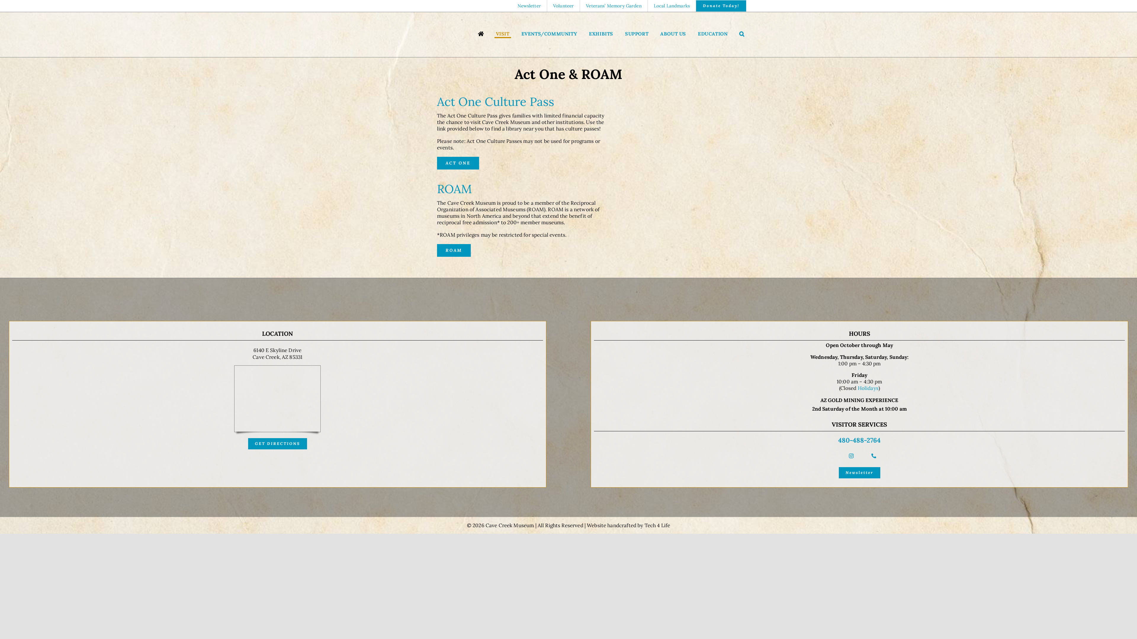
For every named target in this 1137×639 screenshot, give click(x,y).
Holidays (868, 388)
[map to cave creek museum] (277, 368)
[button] (742, 34)
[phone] (873, 456)
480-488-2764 (859, 440)
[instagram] (851, 456)
